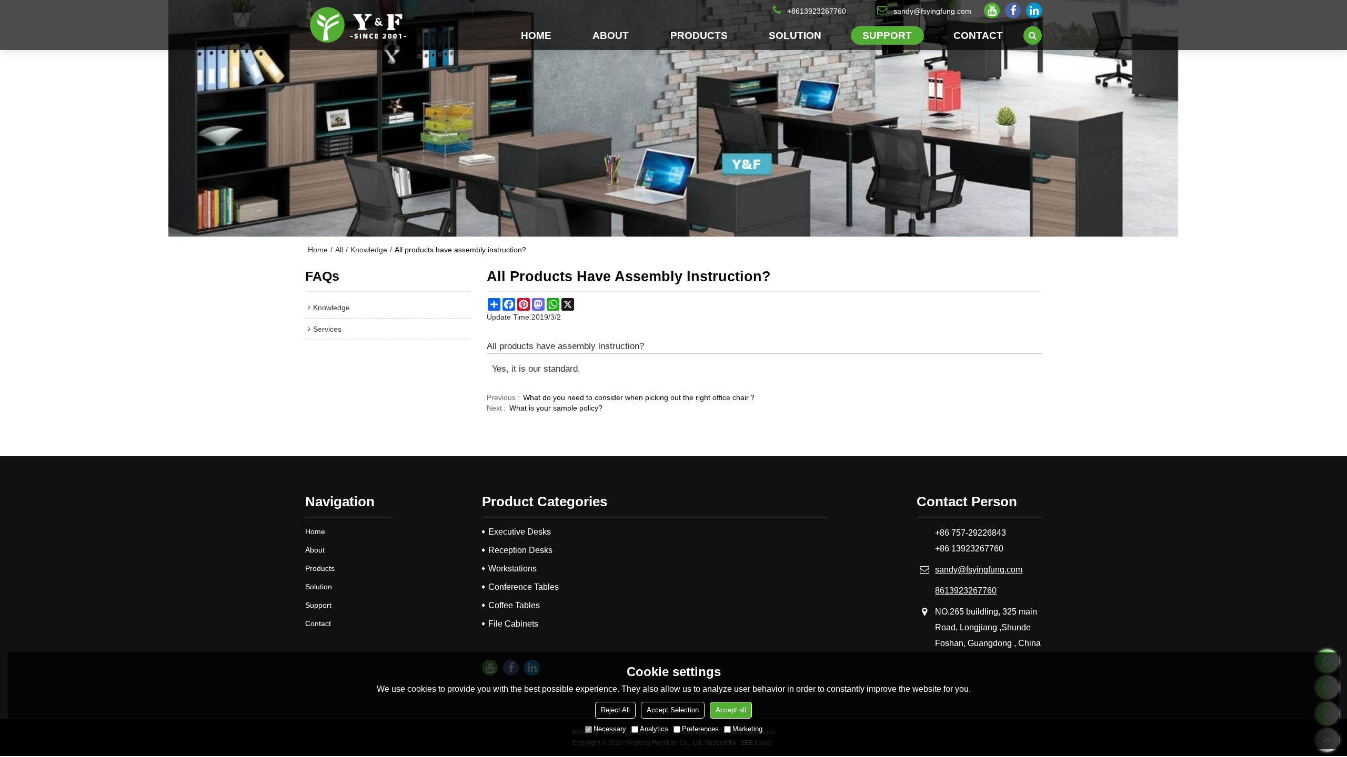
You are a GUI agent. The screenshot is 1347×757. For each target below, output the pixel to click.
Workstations (512, 568)
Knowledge (368, 249)
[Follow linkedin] (1034, 10)
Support (887, 35)
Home (536, 35)
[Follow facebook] (1013, 10)
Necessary (610, 729)
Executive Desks (519, 531)
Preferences (700, 729)
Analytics (654, 729)
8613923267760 (966, 590)
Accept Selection (673, 710)
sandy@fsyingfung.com (932, 11)
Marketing (747, 729)
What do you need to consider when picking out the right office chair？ (639, 397)
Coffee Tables (514, 605)
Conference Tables (523, 586)
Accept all (731, 710)
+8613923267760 (816, 11)
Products (699, 35)
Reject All (615, 710)
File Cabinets (513, 623)
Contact (978, 35)
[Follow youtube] (992, 10)
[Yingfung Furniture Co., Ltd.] (357, 25)
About (610, 35)
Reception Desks (520, 550)
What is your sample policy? (555, 408)
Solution (795, 35)
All (339, 249)
